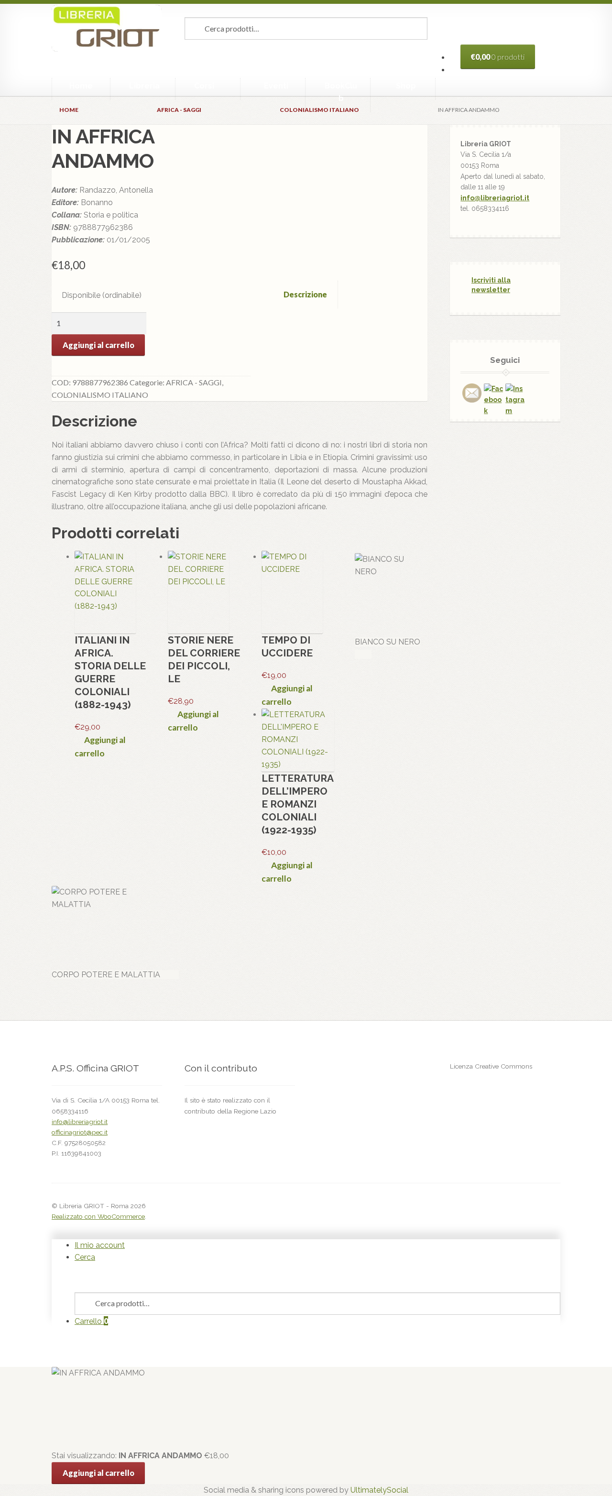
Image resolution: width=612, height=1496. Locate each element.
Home (81, 85)
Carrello (91, 1321)
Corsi (204, 85)
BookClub (341, 92)
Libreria (144, 85)
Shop (406, 85)
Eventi (276, 85)
